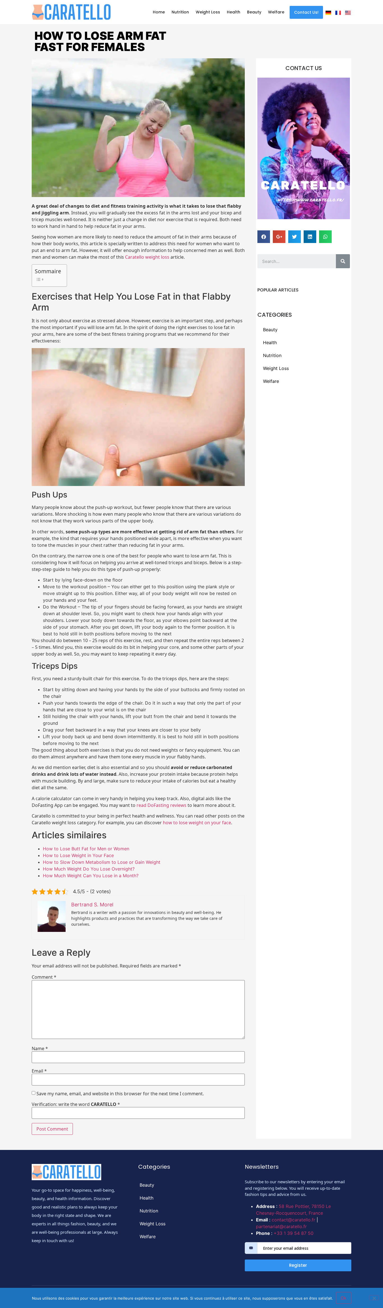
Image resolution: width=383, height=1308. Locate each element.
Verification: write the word (76, 1104)
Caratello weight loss (147, 257)
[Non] (374, 1297)
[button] (306, 12)
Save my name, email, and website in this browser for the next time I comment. (120, 1093)
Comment (44, 977)
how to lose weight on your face (197, 822)
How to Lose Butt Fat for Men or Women (86, 848)
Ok (344, 1298)
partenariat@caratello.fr (281, 1226)
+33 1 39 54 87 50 (293, 1233)
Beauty (254, 12)
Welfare (276, 12)
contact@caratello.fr (293, 1220)
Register (298, 1265)
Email (39, 1071)
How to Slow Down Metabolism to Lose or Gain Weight (101, 862)
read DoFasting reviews (161, 805)
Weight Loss (208, 12)
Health (233, 12)
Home (159, 12)
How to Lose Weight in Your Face (78, 855)
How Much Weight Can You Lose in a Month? (91, 875)
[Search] (343, 261)
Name (40, 1048)
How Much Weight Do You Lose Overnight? (89, 869)
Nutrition (180, 12)
